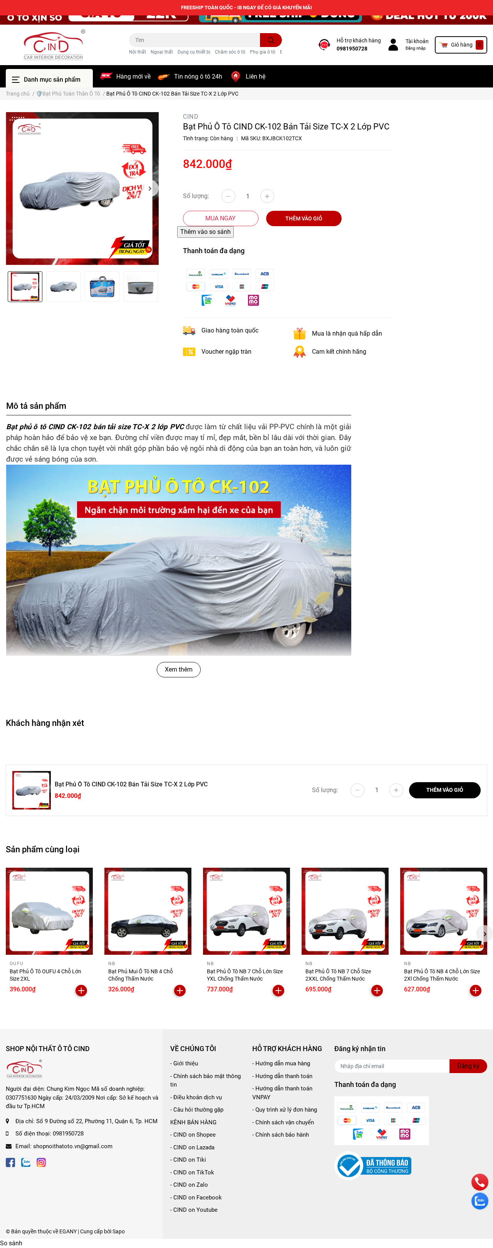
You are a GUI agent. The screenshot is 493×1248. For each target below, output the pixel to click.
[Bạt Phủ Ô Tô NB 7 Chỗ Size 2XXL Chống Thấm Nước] (345, 911)
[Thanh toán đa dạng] (230, 286)
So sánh (11, 1243)
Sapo (118, 1231)
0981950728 (352, 48)
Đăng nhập (416, 48)
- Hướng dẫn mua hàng (281, 1063)
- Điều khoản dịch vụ (196, 1097)
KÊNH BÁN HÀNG (193, 1122)
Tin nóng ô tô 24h (198, 76)
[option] (82, 188)
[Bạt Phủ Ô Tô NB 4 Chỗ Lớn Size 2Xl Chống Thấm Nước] (443, 911)
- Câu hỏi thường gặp (196, 1109)
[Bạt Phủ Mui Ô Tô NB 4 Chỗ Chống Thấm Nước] (147, 911)
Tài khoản (417, 41)
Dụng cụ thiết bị (194, 52)
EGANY (68, 1231)
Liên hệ (255, 76)
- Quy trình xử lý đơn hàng (284, 1109)
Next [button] (150, 188)
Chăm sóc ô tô (230, 52)
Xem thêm (179, 669)
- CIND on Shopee (193, 1134)
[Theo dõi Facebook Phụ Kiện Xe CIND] (10, 1161)
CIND (191, 116)
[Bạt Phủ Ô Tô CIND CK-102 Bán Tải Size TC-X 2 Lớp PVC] (82, 188)
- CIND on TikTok (192, 1172)
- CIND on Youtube (194, 1209)
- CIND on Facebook (196, 1197)
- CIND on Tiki (188, 1159)
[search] (271, 40)
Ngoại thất (162, 52)
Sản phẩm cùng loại (43, 849)
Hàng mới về (133, 76)
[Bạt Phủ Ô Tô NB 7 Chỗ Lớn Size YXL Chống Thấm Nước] (246, 911)
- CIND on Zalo (189, 1184)
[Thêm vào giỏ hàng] (81, 990)
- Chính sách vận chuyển (283, 1122)
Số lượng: (196, 196)
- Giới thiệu (184, 1063)
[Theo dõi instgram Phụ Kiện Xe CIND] (41, 1161)
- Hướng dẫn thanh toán (282, 1076)
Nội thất (137, 52)
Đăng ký (468, 1066)
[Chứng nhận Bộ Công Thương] (372, 1165)
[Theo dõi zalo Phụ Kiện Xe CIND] (25, 1161)
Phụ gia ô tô (262, 52)
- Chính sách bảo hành (280, 1134)
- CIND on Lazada (192, 1147)
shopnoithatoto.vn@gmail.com (72, 1146)
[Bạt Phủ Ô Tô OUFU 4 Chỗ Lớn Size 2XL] (49, 911)
